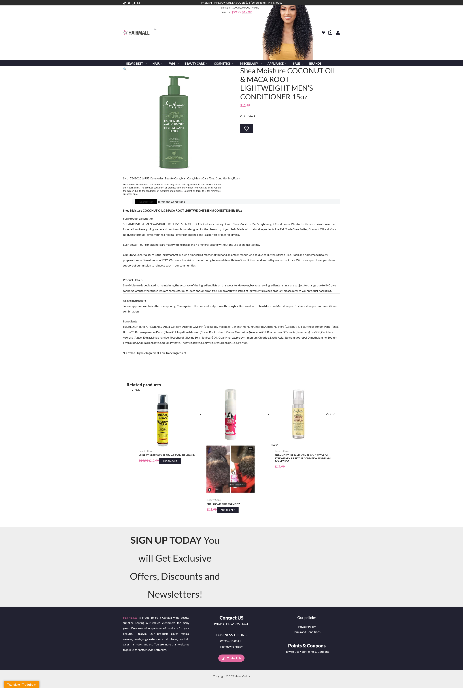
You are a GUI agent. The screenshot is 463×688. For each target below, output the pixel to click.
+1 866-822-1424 (237, 623)
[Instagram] (129, 3)
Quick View (167, 444)
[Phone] (133, 3)
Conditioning (224, 178)
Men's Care (201, 178)
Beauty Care (172, 178)
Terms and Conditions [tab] (171, 201)
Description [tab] (146, 201)
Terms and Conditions (306, 632)
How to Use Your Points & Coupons (307, 651)
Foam (236, 178)
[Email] (138, 3)
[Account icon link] (338, 32)
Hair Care (187, 178)
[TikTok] (124, 3)
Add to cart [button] (170, 461)
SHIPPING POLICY (274, 3)
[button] (145, 63)
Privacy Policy (307, 626)
